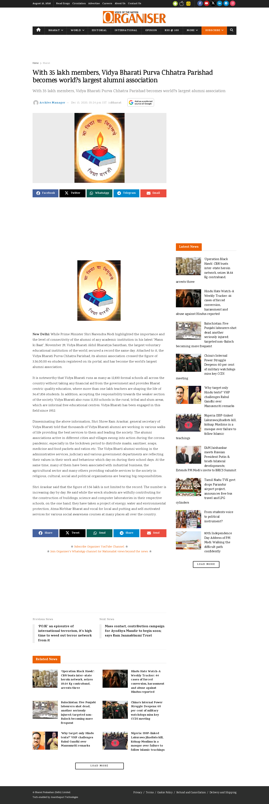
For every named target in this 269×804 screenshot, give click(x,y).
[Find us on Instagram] (232, 4)
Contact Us (134, 4)
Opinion (151, 31)
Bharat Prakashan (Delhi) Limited (52, 792)
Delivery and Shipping (223, 793)
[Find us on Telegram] (226, 4)
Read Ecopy (63, 4)
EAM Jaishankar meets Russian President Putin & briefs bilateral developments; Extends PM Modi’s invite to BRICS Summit (206, 459)
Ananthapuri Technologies (64, 797)
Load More (99, 766)
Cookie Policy (165, 793)
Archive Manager (52, 103)
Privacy (137, 793)
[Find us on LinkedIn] (219, 4)
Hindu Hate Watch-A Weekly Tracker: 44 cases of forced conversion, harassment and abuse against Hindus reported (147, 682)
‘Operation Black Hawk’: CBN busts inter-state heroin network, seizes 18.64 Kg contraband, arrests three (77, 679)
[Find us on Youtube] (206, 4)
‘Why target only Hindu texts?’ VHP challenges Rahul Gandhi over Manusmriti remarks (77, 739)
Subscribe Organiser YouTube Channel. (99, 547)
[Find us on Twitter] (213, 4)
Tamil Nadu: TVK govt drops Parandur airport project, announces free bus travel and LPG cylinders (205, 491)
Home (36, 63)
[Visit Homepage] (134, 17)
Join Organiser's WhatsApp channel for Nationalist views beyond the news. (99, 552)
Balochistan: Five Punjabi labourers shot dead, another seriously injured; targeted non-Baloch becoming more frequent (78, 713)
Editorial (99, 31)
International (126, 31)
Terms (150, 793)
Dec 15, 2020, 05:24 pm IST (89, 103)
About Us (120, 4)
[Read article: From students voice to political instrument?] (188, 519)
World (76, 31)
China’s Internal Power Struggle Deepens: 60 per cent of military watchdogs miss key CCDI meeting (147, 711)
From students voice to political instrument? (218, 517)
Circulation (79, 4)
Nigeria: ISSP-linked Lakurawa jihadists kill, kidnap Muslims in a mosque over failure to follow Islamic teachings (148, 741)
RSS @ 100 (172, 31)
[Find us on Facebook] (200, 4)
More (191, 31)
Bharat (54, 31)
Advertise (94, 4)
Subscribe (212, 31)
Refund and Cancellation (191, 793)
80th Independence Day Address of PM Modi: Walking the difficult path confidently (218, 542)
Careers (107, 4)
